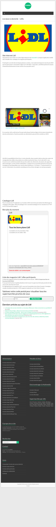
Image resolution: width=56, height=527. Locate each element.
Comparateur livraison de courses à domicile (12, 464)
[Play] (40, 113)
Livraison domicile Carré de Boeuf (10, 397)
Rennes (36, 406)
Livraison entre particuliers (8, 468)
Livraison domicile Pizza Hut (8, 407)
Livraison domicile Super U (8, 379)
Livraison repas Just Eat (7, 402)
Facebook (4, 473)
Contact (28, 485)
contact (11, 449)
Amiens (39, 402)
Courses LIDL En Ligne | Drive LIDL (21, 110)
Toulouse (48, 406)
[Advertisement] (28, 146)
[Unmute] (42, 113)
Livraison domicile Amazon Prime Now (11, 383)
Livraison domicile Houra (8, 390)
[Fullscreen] (49, 113)
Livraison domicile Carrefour (9, 362)
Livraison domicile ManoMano (36, 366)
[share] (36, 109)
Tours (52, 406)
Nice (52, 404)
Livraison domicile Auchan (8, 365)
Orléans (32, 406)
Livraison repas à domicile (8, 466)
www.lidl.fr (34, 57)
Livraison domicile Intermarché (9, 376)
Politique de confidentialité (8, 471)
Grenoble (48, 403)
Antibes (43, 402)
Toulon (43, 406)
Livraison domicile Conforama (36, 371)
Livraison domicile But (35, 378)
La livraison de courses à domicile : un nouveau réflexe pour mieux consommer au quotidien (27, 308)
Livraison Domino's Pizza (8, 409)
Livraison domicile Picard (8, 393)
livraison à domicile (6, 428)
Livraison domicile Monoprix (9, 369)
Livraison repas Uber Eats (8, 400)
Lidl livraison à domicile (7, 374)
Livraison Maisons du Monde (36, 375)
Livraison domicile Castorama (36, 373)
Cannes (31, 403)
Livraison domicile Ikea (35, 364)
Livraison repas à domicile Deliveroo (10, 404)
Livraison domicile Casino (8, 367)
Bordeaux (48, 402)
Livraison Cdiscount (34, 390)
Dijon (44, 403)
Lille (52, 403)
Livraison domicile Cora (7, 395)
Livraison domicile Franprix (8, 381)
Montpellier (40, 404)
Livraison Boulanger (34, 394)
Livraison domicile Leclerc (8, 372)
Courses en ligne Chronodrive (9, 388)
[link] (7, 110)
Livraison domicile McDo (8, 411)
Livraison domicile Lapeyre (36, 380)
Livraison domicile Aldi (7, 386)
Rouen (39, 406)
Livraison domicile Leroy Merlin (37, 368)
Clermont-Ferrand (38, 403)
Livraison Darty (33, 392)
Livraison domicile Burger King (9, 414)
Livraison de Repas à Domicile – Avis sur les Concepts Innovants (21, 312)
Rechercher (36, 299)
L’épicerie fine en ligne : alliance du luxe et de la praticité (18, 310)
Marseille (35, 404)
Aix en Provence (33, 402)
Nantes (48, 404)
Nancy (45, 404)
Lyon (31, 404)
